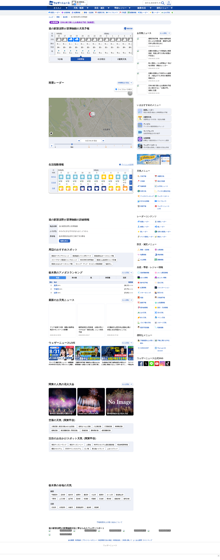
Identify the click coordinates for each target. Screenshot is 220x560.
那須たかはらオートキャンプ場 (62, 264)
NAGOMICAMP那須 (87, 260)
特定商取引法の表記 (105, 540)
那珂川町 (127, 499)
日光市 (54, 507)
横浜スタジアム (57, 449)
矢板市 (70, 507)
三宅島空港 (108, 426)
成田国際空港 (106, 430)
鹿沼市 (86, 495)
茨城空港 (85, 430)
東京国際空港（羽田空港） (70, 430)
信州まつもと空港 (85, 426)
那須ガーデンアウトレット (60, 256)
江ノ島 (86, 449)
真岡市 (101, 495)
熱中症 (53, 177)
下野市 (54, 499)
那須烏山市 (119, 495)
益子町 (70, 499)
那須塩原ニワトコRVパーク (82, 256)
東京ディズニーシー (76, 445)
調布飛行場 (94, 430)
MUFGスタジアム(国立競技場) (104, 445)
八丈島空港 (97, 426)
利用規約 (78, 540)
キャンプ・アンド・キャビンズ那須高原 (89, 264)
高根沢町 (117, 499)
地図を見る (64, 241)
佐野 (55, 293)
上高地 (88, 445)
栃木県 (65, 17)
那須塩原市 (80, 507)
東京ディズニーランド (59, 445)
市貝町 (86, 499)
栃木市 (70, 495)
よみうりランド (112, 449)
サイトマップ (147, 540)
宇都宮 (56, 289)
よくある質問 (137, 540)
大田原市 (62, 507)
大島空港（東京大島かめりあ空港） (63, 426)
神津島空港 (118, 426)
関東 (58, 17)
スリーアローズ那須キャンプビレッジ (64, 260)
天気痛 (53, 182)
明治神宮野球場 (122, 445)
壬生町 (101, 499)
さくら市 (110, 495)
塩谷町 (89, 507)
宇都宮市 (55, 495)
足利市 (63, 495)
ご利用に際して (126, 540)
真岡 (55, 285)
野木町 (109, 499)
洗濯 (53, 188)
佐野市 (78, 495)
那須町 (96, 507)
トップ (51, 17)
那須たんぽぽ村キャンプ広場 (106, 260)
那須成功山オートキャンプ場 (104, 256)
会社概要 (71, 540)
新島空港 (55, 430)
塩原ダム (109, 264)
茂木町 (78, 499)
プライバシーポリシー (89, 540)
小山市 (93, 495)
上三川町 (62, 499)
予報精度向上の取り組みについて (109, 522)
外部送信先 (116, 540)
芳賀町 (93, 499)
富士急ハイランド (98, 449)
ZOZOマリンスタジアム (73, 449)
